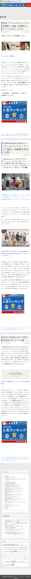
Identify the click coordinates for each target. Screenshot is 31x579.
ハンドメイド (21, 555)
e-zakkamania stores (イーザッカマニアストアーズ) (16, 328)
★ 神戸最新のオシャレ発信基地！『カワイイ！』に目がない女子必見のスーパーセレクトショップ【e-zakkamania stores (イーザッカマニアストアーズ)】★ (15, 197)
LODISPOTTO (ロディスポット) (12, 486)
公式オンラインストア (19, 558)
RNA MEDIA (3, 135)
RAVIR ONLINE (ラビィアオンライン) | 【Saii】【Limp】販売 (14, 526)
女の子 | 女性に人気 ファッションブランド (11, 1)
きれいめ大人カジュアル (21, 551)
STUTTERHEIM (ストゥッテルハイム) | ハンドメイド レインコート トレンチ (16, 530)
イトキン (16, 553)
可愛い (25, 558)
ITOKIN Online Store (10, 483)
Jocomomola (6, 547)
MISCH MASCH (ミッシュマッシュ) (13, 489)
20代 (5, 329)
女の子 (17, 135)
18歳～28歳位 (20, 134)
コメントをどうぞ (24, 135)
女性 (20, 135)
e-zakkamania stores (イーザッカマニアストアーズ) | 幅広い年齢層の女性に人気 (15, 533)
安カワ (17, 562)
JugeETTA (7, 458)
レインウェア (8, 557)
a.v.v (19, 545)
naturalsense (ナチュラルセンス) (13, 491)
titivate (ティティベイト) (10, 500)
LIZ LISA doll (16, 458)
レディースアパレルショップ (22, 557)
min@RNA (26, 134)
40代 (9, 329)
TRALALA (21, 458)
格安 (9, 565)
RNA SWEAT (9, 135)
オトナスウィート (22, 553)
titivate (21, 549)
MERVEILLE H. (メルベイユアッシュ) (14, 488)
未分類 (6, 508)
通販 (12, 565)
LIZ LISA (11, 458)
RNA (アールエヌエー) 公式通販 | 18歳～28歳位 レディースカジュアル (15, 26)
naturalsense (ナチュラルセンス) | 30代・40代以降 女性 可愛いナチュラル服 (16, 520)
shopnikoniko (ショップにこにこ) (13, 497)
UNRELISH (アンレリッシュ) (12, 505)
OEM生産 (9, 549)
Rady (13, 549)
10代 (2, 329)
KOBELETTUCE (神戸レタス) (12, 485)
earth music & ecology (10, 482)
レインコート (14, 557)
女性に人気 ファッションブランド (18, 576)
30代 (7, 329)
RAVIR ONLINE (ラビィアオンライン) (14, 494)
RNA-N (13, 135)
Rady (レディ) (8, 492)
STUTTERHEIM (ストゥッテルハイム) (14, 499)
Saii (19, 549)
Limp (14, 547)
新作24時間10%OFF (22, 562)
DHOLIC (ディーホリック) (11, 477)
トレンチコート (15, 555)
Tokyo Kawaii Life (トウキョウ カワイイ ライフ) (15, 457)
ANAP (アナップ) (9, 476)
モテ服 (4, 557)
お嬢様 (10, 551)
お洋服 (14, 551)
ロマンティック (11, 558)
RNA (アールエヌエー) (10, 134)
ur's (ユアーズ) (8, 506)
